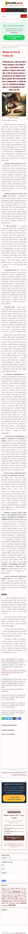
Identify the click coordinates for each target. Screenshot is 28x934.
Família (15, 897)
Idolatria (13, 898)
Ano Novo (8, 888)
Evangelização (10, 897)
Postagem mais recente (9, 772)
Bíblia (8, 890)
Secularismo (23, 903)
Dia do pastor (23, 892)
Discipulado (10, 893)
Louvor (25, 898)
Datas (22, 890)
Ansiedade (13, 888)
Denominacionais (9, 892)
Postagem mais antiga (19, 775)
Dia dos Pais (4, 893)
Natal (14, 900)
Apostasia (17, 888)
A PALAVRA (16, 933)
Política (7, 903)
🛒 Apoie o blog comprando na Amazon (14, 798)
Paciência (14, 901)
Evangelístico (4, 897)
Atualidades (4, 890)
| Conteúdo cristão (22, 933)
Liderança (21, 898)
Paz (17, 901)
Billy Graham (12, 890)
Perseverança (23, 901)
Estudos (10, 725)
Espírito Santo (14, 895)
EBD (13, 893)
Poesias (3, 903)
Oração (10, 901)
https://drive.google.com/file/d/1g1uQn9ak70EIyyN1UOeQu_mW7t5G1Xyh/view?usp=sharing (14, 672)
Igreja (16, 898)
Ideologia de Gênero (6, 898)
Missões (15, 725)
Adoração (3, 888)
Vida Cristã (12, 905)
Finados (21, 896)
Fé (18, 897)
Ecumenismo (17, 893)
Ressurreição (11, 903)
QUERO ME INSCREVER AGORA (14, 37)
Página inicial (21, 772)
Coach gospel (18, 890)
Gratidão (24, 897)
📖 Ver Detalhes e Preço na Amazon (14, 838)
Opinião (7, 902)
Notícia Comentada (20, 900)
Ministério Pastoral (5, 900)
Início (3, 10)
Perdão (19, 901)
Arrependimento (23, 888)
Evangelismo (24, 895)
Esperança (8, 895)
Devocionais (16, 891)
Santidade (17, 903)
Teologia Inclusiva (5, 905)
